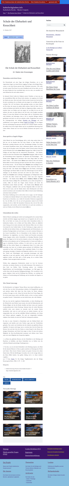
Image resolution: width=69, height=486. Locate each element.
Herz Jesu (48, 138)
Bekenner (48, 118)
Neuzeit (54, 138)
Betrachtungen (50, 63)
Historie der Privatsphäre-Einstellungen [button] (55, 451)
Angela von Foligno (29, 122)
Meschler (49, 64)
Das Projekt (7, 462)
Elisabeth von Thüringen (29, 120)
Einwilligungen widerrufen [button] (53, 455)
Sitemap (5, 449)
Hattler (13, 359)
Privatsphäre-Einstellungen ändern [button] (54, 448)
